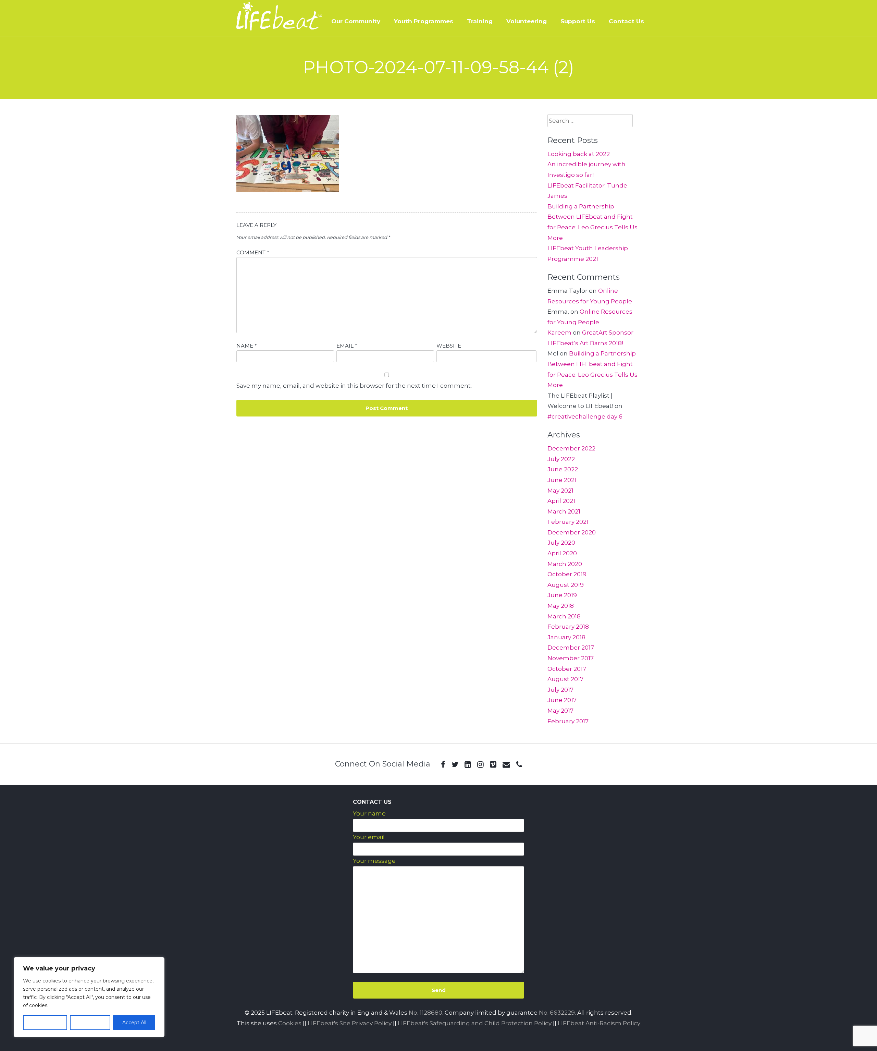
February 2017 (568, 721)
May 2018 (560, 605)
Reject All (90, 1022)
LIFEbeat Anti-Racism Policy (599, 1023)
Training (480, 21)
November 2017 (570, 658)
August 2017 (565, 679)
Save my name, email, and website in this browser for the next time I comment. (354, 385)
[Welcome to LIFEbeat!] (279, 28)
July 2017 (560, 689)
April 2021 (561, 500)
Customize (45, 1022)
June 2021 (562, 479)
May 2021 (560, 490)
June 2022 (562, 469)
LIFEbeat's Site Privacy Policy (350, 1023)
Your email (369, 837)
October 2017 (566, 668)
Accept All (134, 1022)
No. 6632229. (557, 1012)
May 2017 (560, 710)
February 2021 (568, 521)
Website (448, 345)
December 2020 (571, 532)
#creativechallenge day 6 (584, 416)
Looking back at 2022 (578, 153)
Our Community (355, 21)
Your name (369, 813)
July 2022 (561, 459)
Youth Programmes (423, 21)
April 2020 (562, 553)
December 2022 (571, 448)
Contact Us (626, 21)
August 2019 (565, 584)
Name (246, 345)
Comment (252, 252)
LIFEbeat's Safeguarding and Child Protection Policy (475, 1023)
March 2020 (564, 563)
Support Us (577, 21)
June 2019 (562, 595)
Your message (374, 860)
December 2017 (570, 647)
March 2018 (564, 616)
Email (346, 345)
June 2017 (562, 700)
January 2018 (566, 637)
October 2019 (566, 574)
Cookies (289, 1023)
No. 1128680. (426, 1012)
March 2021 (563, 511)
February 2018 (568, 626)
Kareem (559, 332)
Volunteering (526, 21)
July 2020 (561, 542)
